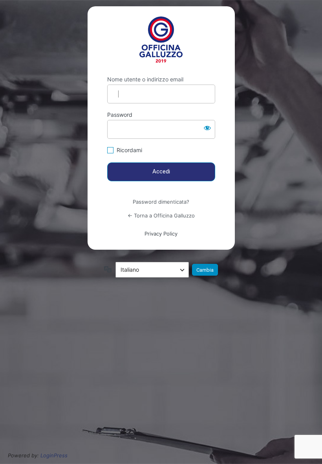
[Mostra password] (207, 128)
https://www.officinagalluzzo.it (161, 40)
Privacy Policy (161, 233)
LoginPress (54, 455)
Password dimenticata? (161, 202)
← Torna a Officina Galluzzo (161, 215)
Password (119, 114)
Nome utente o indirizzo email (145, 79)
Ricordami (129, 150)
